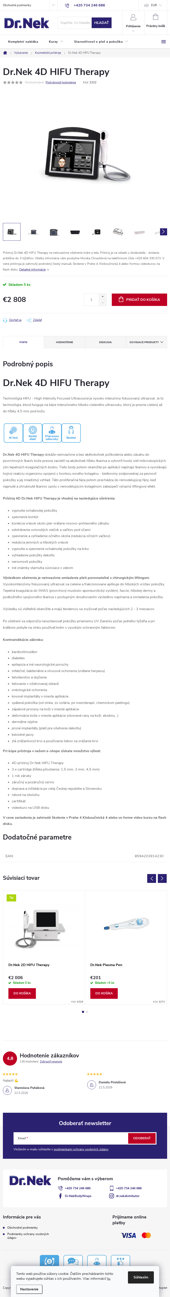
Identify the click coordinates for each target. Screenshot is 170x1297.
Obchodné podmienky (17, 5)
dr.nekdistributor (127, 1196)
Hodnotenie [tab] (64, 342)
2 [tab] (87, 1012)
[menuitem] (23, 42)
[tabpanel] (44, 947)
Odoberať (142, 1138)
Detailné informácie (32, 269)
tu (108, 1278)
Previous (151, 878)
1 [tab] (83, 1012)
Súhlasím (140, 1277)
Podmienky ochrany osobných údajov (28, 1236)
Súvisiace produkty (144, 342)
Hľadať (101, 22)
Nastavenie (29, 1289)
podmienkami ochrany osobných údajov (81, 1149)
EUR (154, 5)
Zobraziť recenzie (51, 1062)
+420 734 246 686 (78, 1188)
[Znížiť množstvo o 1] (102, 303)
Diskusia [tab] (105, 342)
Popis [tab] (23, 342)
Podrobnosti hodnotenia (61, 82)
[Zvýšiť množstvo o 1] (102, 297)
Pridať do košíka (143, 299)
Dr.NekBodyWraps (78, 1196)
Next (162, 878)
